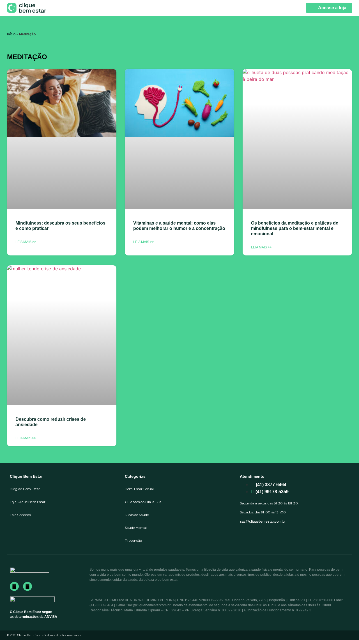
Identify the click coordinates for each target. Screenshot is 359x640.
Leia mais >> (25, 242)
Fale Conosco (20, 515)
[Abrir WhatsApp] (345, 625)
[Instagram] (27, 586)
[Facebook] (14, 586)
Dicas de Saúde (137, 515)
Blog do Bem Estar (25, 489)
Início (11, 34)
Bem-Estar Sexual (139, 489)
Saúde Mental (136, 527)
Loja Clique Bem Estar (27, 502)
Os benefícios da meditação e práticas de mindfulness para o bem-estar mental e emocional (294, 228)
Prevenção (133, 540)
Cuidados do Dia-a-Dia (143, 502)
